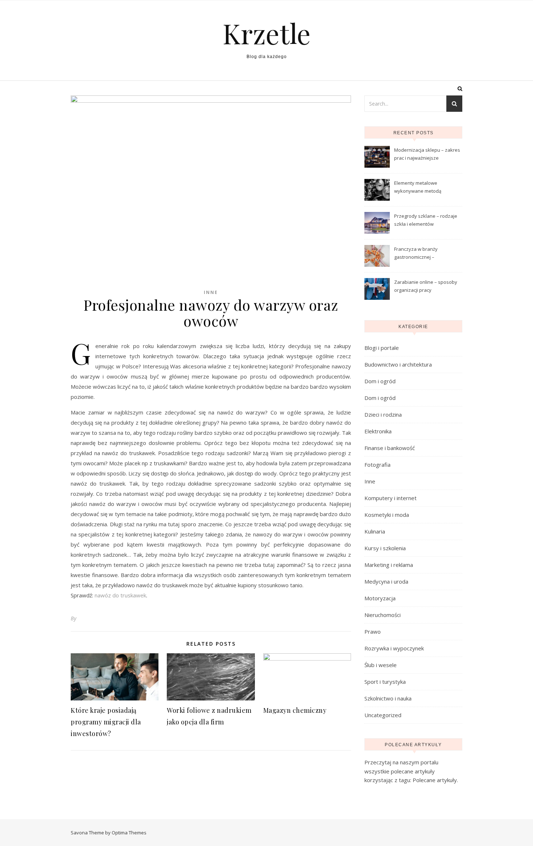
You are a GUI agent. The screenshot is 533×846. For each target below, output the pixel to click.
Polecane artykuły (435, 780)
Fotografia (377, 464)
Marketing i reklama (388, 564)
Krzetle (267, 33)
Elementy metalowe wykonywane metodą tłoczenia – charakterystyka (424, 188)
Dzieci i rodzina (383, 414)
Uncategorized (382, 715)
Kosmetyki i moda (386, 514)
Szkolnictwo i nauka (388, 698)
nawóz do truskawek (120, 595)
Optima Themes (129, 832)
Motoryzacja (380, 598)
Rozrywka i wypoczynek (394, 648)
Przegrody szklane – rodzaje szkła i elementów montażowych (425, 221)
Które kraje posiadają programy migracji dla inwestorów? (106, 722)
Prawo (372, 631)
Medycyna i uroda (386, 581)
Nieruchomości (382, 614)
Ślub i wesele (380, 665)
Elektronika (378, 431)
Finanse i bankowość (389, 447)
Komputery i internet (390, 498)
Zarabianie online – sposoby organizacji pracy (425, 286)
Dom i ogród (380, 381)
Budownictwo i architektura (398, 364)
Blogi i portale (381, 347)
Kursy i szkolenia (385, 548)
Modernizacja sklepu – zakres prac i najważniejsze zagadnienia (427, 155)
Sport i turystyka (385, 681)
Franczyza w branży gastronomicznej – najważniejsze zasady (418, 254)
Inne (211, 292)
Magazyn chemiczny (295, 710)
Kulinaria (374, 531)
